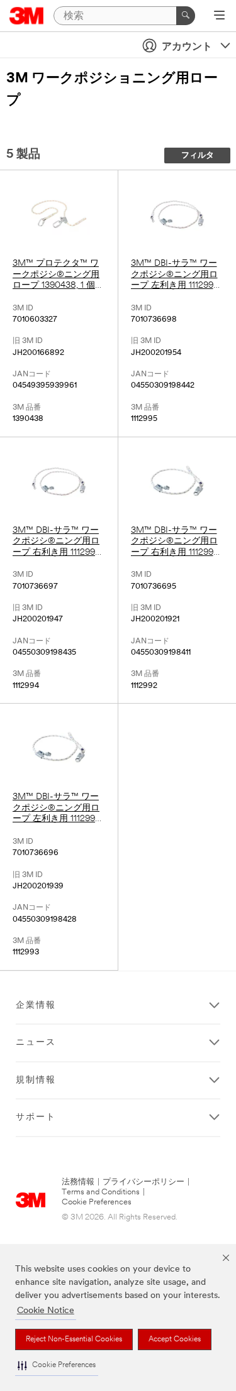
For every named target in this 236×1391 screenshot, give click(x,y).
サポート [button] (36, 1117)
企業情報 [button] (36, 1005)
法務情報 (78, 1182)
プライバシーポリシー (143, 1182)
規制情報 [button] (36, 1080)
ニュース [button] (36, 1042)
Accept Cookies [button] (175, 1339)
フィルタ (197, 155)
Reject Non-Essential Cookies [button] (74, 1339)
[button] (56, 1365)
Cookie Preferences (97, 1202)
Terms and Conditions (101, 1192)
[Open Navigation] (219, 16)
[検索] (185, 15)
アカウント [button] (187, 47)
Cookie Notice (45, 1311)
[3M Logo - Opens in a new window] (26, 15)
